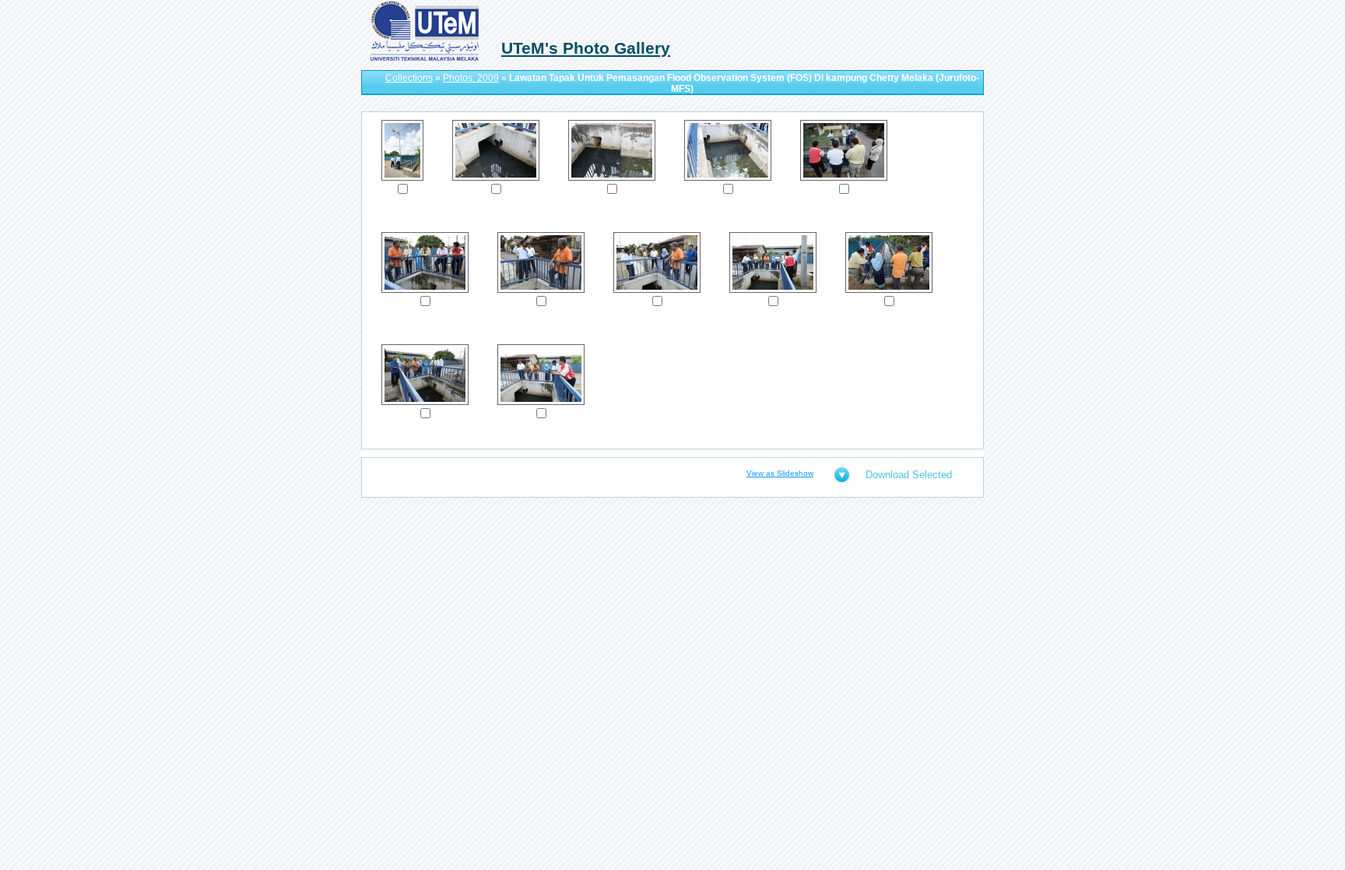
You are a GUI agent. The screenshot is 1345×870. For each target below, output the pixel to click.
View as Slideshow (779, 473)
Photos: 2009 (471, 77)
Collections (409, 77)
